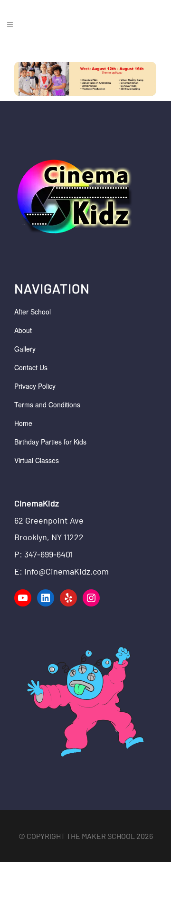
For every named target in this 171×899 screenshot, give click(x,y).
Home (23, 423)
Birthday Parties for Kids (50, 441)
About (23, 330)
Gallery (25, 349)
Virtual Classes (36, 460)
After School (32, 311)
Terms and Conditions (47, 404)
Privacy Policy (35, 386)
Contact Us (31, 367)
